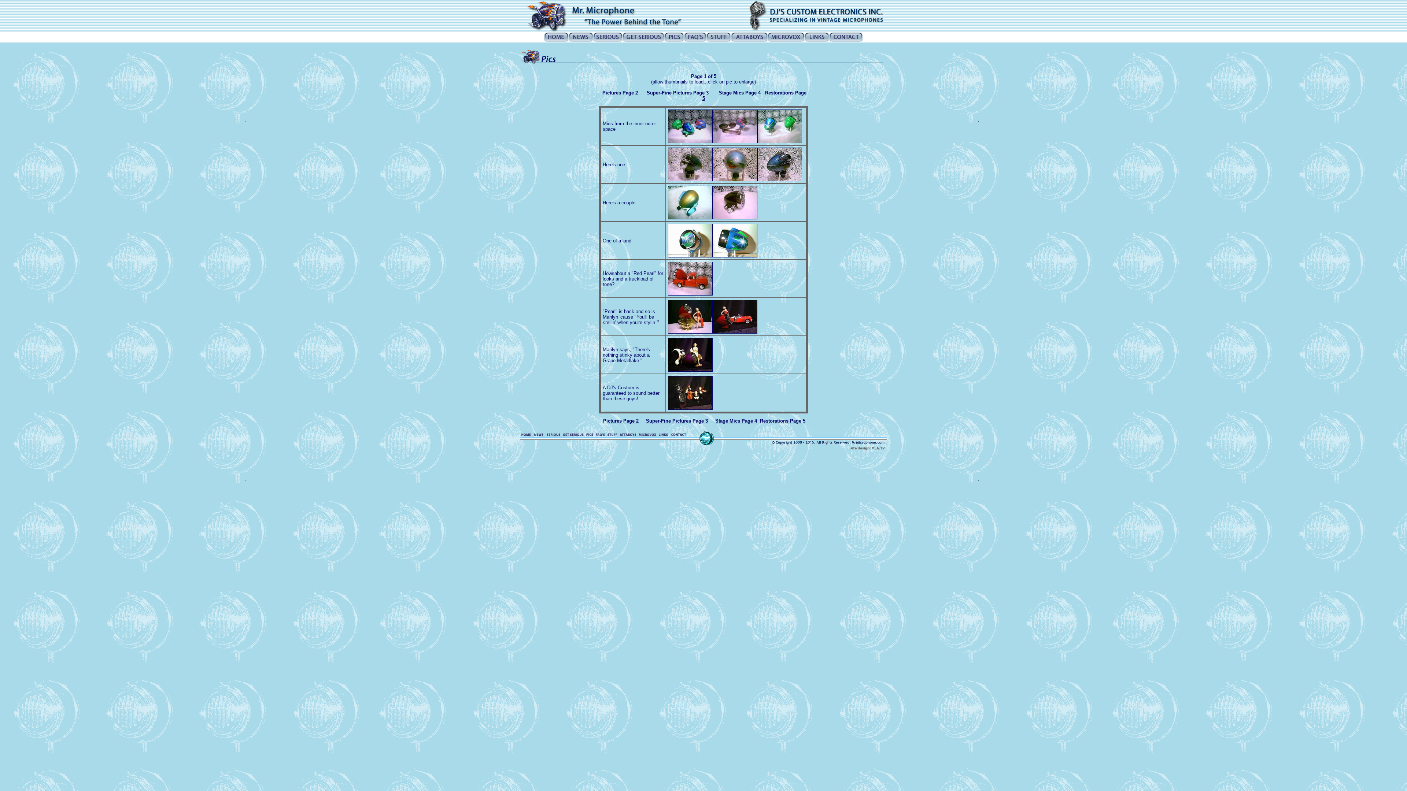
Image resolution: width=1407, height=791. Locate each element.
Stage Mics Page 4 (740, 93)
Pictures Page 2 (620, 93)
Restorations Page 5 (782, 421)
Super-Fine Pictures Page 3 (678, 93)
